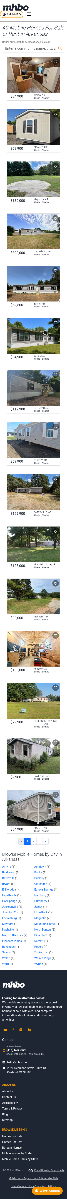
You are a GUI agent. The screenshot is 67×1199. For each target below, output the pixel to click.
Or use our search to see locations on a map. (26, 42)
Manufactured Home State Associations (33, 1186)
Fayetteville (11, 895)
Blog (5, 1114)
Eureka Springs (46, 889)
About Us (8, 1091)
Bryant (8, 884)
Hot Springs (11, 901)
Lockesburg (11, 918)
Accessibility (10, 1103)
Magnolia (42, 918)
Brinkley (41, 878)
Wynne (40, 964)
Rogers (40, 946)
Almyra (8, 866)
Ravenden (10, 946)
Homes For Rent (12, 1142)
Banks (40, 872)
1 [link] (27, 841)
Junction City (12, 912)
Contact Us (9, 1097)
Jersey (40, 906)
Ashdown (42, 866)
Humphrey (43, 901)
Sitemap (7, 1120)
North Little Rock (14, 935)
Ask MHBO (13, 14)
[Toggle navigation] (29, 14)
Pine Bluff (42, 935)
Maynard (10, 924)
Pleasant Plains (14, 941)
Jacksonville (12, 906)
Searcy (8, 952)
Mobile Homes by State (16, 1153)
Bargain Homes (12, 1147)
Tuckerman (43, 952)
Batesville (10, 878)
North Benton (44, 929)
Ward (7, 964)
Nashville (10, 929)
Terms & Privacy (12, 1108)
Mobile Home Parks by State (20, 1159)
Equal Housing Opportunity (49, 1170)
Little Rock (43, 912)
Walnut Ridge (44, 958)
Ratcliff (41, 941)
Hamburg (42, 895)
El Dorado (10, 889)
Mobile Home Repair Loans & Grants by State (33, 1178)
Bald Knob (10, 872)
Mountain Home (46, 924)
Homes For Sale (12, 1136)
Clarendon (42, 884)
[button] (55, 62)
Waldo (8, 958)
